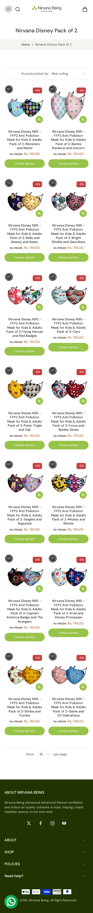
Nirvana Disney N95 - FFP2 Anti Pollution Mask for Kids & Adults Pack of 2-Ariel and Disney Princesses (68, 609)
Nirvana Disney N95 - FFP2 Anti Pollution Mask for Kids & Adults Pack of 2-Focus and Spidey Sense (68, 421)
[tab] (8, 122)
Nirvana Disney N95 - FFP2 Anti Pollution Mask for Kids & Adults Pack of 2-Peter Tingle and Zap (24, 421)
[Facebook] (41, 823)
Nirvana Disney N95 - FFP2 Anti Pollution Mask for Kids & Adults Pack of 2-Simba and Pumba (24, 707)
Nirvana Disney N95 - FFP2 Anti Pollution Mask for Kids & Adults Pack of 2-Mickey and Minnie (68, 515)
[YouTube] (64, 823)
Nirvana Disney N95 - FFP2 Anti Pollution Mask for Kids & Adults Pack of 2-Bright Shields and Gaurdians (68, 233)
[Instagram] (52, 823)
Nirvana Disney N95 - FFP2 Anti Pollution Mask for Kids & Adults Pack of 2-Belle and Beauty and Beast (24, 233)
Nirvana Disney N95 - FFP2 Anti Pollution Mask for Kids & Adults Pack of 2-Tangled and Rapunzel (24, 515)
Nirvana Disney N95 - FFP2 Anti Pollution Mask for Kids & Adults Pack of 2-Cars (68, 325)
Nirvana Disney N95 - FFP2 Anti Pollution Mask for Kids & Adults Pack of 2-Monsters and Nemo (24, 139)
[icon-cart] (83, 9)
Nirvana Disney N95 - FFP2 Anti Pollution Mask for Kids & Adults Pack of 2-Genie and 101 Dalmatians (68, 707)
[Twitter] (29, 823)
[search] (18, 9)
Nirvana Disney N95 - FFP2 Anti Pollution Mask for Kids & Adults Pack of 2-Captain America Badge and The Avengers (25, 611)
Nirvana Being (39, 900)
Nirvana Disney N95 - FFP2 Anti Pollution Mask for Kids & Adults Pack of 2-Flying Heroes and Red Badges (24, 327)
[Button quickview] (39, 119)
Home (25, 44)
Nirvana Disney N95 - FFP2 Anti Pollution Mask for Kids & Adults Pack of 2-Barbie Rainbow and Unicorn (68, 139)
